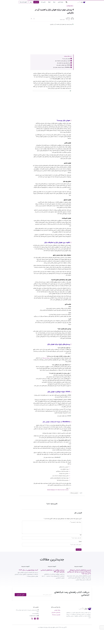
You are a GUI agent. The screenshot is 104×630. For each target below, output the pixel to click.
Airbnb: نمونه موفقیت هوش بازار (63, 65)
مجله (54, 2)
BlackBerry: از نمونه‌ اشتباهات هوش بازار (61, 67)
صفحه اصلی (60, 2)
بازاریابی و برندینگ (74, 493)
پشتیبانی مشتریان (56, 612)
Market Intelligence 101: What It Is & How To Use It (57, 490)
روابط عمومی (57, 610)
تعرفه (49, 2)
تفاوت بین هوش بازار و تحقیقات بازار (62, 60)
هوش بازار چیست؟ (66, 58)
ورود (31, 2)
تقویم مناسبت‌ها (23, 2)
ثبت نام (36, 2)
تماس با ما (43, 2)
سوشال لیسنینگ (46, 358)
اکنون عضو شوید (20, 595)
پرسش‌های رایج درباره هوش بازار (63, 63)
